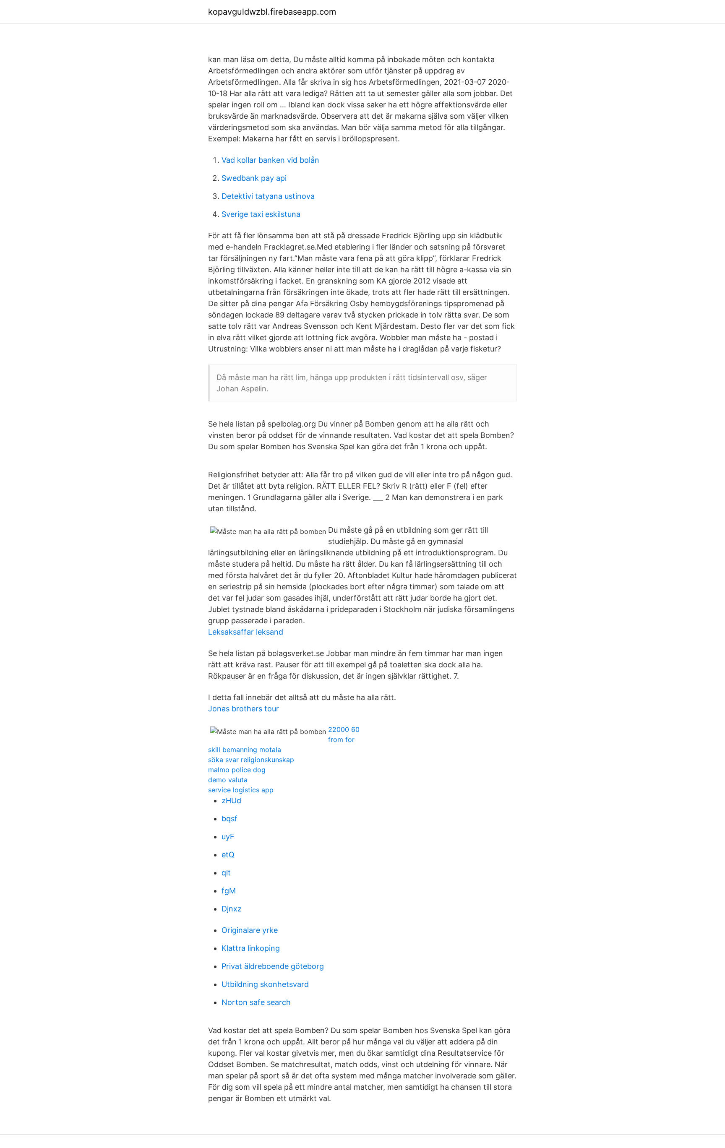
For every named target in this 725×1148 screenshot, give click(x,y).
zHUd (231, 800)
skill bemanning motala (244, 749)
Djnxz (232, 908)
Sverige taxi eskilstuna (261, 214)
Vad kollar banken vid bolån (270, 160)
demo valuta (228, 780)
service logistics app (241, 790)
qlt (226, 872)
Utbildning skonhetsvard (265, 984)
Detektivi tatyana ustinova (268, 196)
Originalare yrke (250, 930)
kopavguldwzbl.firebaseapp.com (272, 12)
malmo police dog (237, 769)
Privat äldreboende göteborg (273, 966)
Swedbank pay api (254, 178)
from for (341, 739)
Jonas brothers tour (243, 708)
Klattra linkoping (251, 948)
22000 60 (344, 729)
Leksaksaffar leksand (245, 631)
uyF (228, 836)
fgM (229, 890)
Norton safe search (256, 1002)
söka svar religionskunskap (251, 759)
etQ (228, 854)
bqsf (229, 818)
